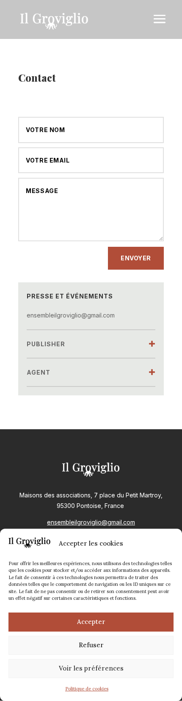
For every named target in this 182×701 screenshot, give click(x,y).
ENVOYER (136, 258)
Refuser (91, 645)
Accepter (91, 622)
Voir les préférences (91, 668)
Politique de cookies (86, 689)
